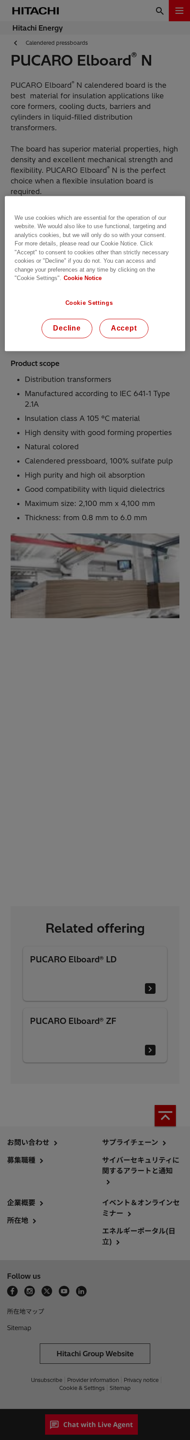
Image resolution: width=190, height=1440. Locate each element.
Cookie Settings (89, 303)
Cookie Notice (83, 278)
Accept (124, 328)
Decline (67, 328)
